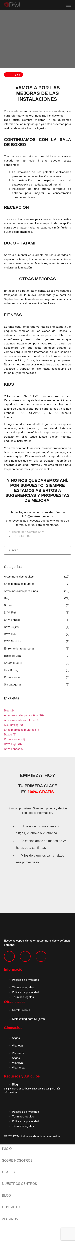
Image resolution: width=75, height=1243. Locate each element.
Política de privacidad (25, 979)
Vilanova (17, 1045)
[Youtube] (41, 956)
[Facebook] (25, 956)
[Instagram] (9, 956)
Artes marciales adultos (22, 720)
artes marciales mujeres (21, 729)
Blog (10, 710)
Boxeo (10, 734)
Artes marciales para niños (24, 715)
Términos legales (23, 987)
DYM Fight (13, 744)
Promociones (14, 739)
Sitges (16, 1037)
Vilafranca (18, 1053)
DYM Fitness (14, 748)
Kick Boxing (13, 724)
